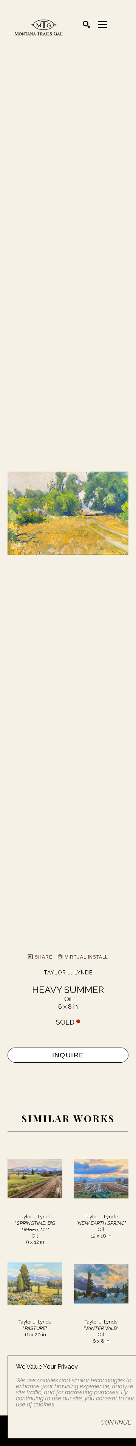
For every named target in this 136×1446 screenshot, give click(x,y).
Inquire (68, 1055)
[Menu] (102, 24)
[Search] (86, 24)
